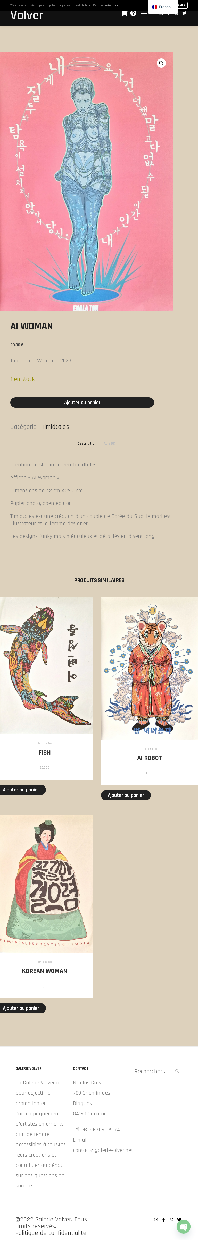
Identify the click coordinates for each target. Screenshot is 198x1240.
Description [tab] (87, 443)
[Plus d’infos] (133, 13)
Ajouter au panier (82, 402)
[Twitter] (184, 13)
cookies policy (111, 5)
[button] (161, 63)
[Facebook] (163, 1219)
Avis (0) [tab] (110, 443)
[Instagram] (156, 1219)
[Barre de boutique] (124, 13)
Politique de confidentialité (50, 1233)
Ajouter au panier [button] (126, 795)
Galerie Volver (28, 12)
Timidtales (55, 427)
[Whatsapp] (171, 1219)
